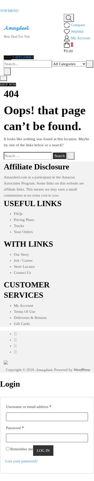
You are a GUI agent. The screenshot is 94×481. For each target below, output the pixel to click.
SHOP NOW (8, 84)
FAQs (18, 214)
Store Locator (24, 267)
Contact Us (22, 273)
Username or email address (28, 406)
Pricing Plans (24, 220)
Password (15, 428)
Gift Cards (22, 324)
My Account (23, 306)
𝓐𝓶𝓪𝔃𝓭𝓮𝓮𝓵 (16, 28)
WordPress (82, 370)
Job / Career (23, 260)
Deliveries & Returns (30, 318)
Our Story (21, 254)
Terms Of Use (24, 312)
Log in (43, 451)
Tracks (19, 226)
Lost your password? (21, 461)
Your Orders (23, 232)
